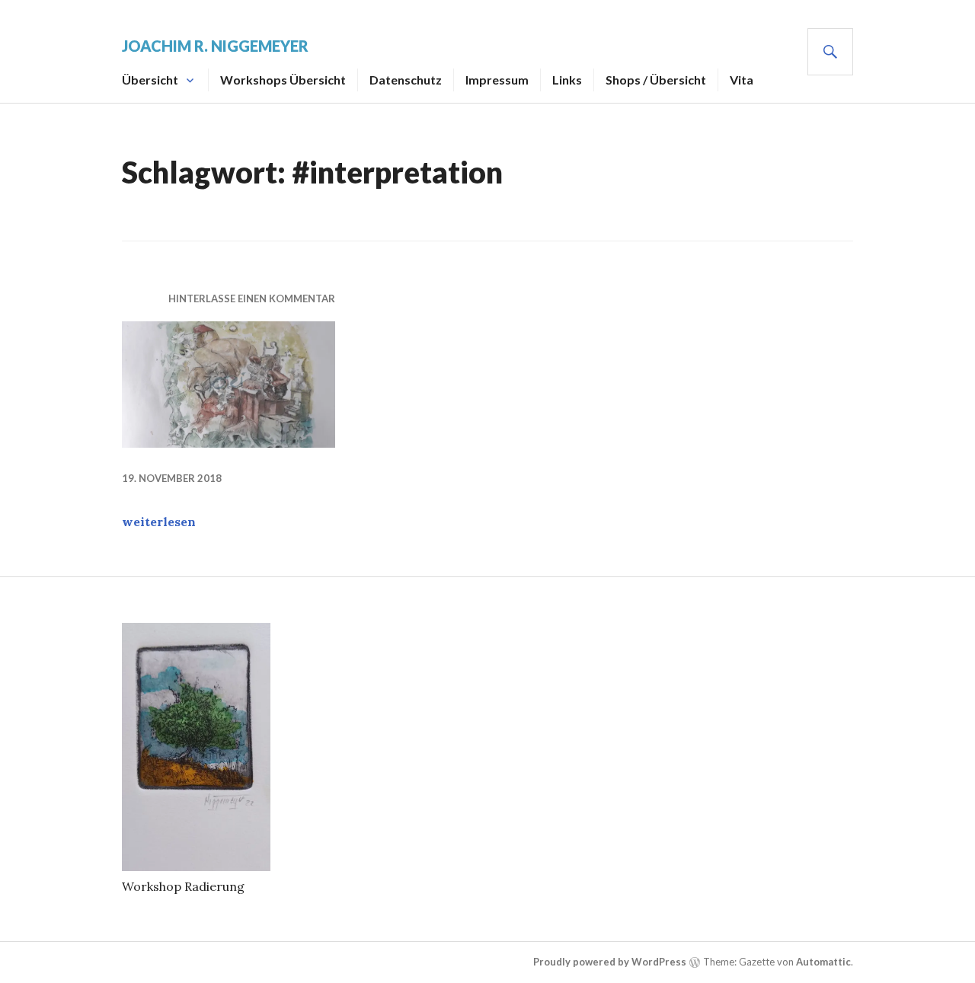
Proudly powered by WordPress (609, 962)
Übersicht (150, 79)
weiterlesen (159, 521)
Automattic (823, 962)
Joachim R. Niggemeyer (215, 46)
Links (567, 79)
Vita (741, 79)
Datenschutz (405, 79)
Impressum (497, 79)
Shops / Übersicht (656, 79)
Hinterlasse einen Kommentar (251, 298)
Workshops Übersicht (283, 79)
